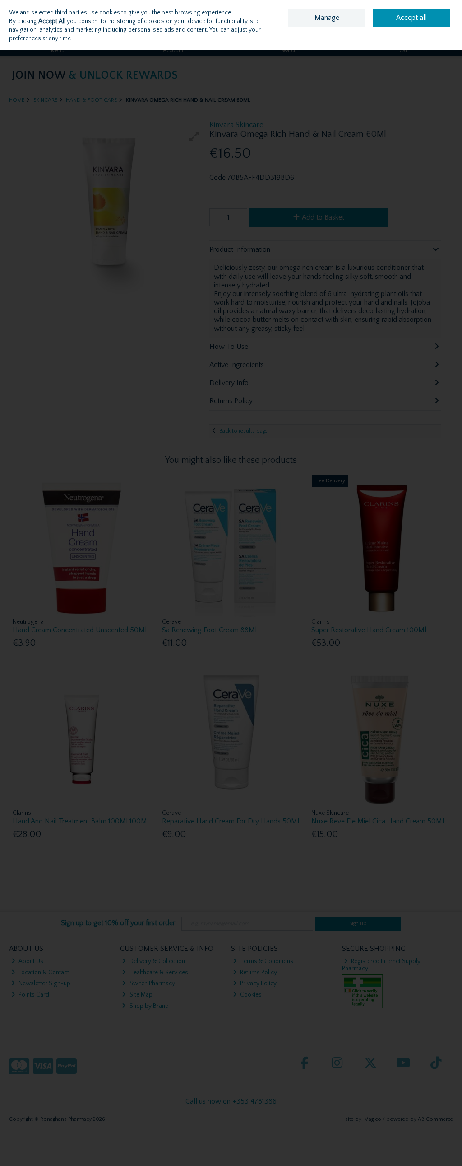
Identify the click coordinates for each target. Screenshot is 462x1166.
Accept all (411, 18)
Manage (326, 18)
